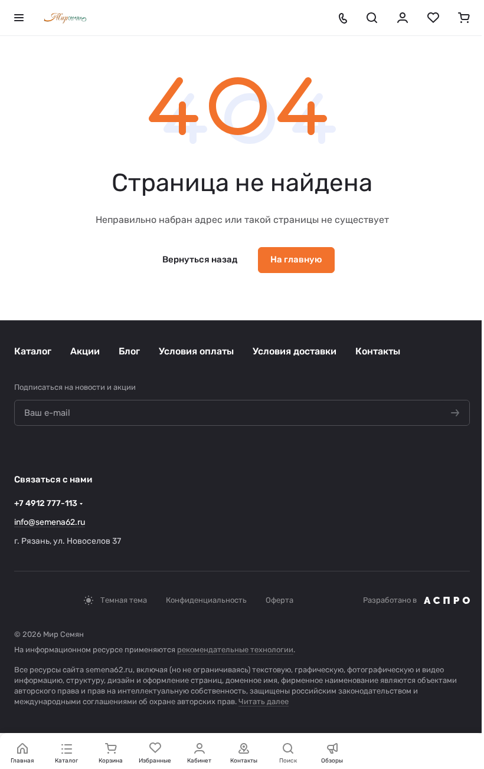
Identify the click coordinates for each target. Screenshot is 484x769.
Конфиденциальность (206, 600)
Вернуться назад (199, 259)
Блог (129, 351)
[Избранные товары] (433, 18)
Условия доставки (294, 351)
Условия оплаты (196, 351)
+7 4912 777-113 (45, 503)
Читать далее (263, 701)
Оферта (279, 600)
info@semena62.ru (49, 522)
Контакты (377, 351)
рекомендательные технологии (235, 649)
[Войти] (402, 18)
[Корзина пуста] (464, 18)
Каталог (32, 351)
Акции (85, 351)
